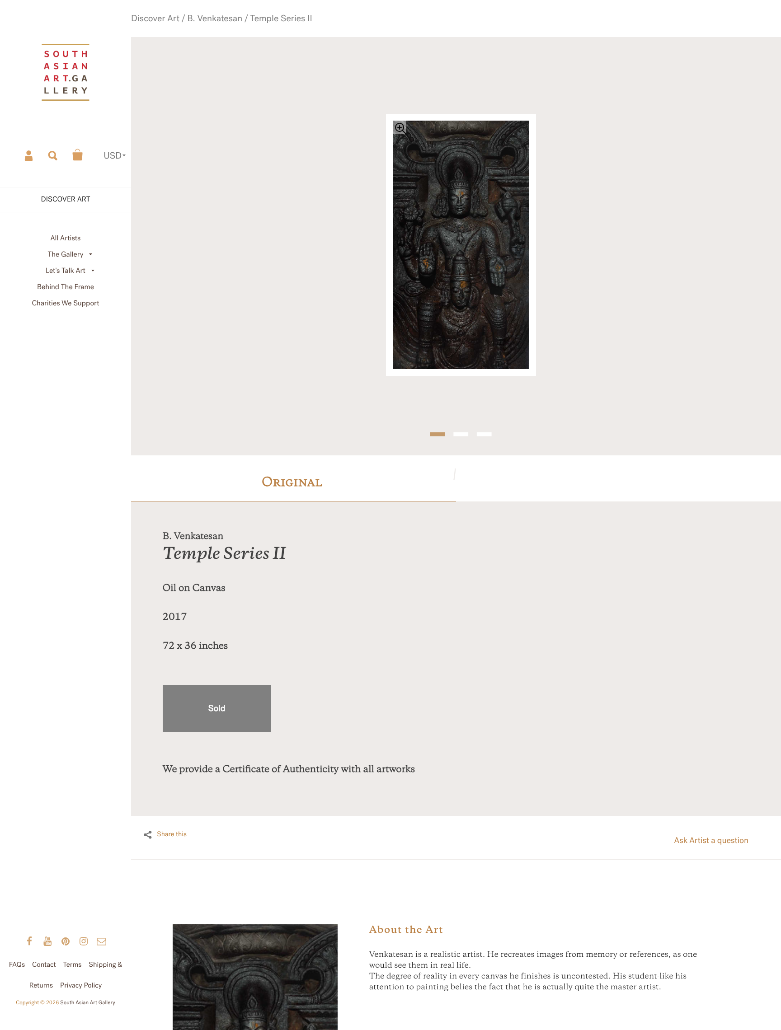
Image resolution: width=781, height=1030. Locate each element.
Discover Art (179, 32)
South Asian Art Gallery (87, 1003)
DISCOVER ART (65, 199)
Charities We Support (65, 303)
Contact (44, 964)
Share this (172, 828)
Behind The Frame (65, 287)
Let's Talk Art (65, 271)
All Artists (65, 238)
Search (53, 155)
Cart (78, 155)
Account (29, 155)
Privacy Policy (81, 985)
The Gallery (66, 254)
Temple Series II (265, 32)
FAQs (17, 964)
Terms (72, 964)
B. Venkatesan (219, 32)
